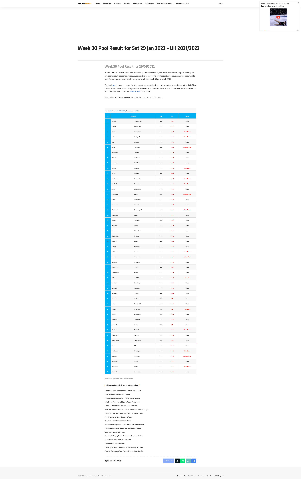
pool (115, 85)
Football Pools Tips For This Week (117, 394)
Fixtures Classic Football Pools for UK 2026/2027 (123, 390)
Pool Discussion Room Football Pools (118, 417)
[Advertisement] (150, 24)
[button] (188, 461)
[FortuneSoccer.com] (85, 3)
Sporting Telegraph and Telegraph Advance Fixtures (124, 436)
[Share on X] (177, 461)
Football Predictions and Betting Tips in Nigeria (122, 398)
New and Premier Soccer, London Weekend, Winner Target (127, 409)
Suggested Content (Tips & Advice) (118, 440)
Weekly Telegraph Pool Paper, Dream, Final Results (124, 451)
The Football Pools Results (115, 443)
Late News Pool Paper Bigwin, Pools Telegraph (122, 402)
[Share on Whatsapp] (182, 461)
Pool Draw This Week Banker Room (118, 421)
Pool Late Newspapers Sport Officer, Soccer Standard (124, 424)
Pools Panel (135, 91)
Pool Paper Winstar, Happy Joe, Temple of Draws (123, 428)
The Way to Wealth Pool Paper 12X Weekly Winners (124, 447)
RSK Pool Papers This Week (115, 432)
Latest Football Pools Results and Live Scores (121, 406)
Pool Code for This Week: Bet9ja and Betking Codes (124, 413)
